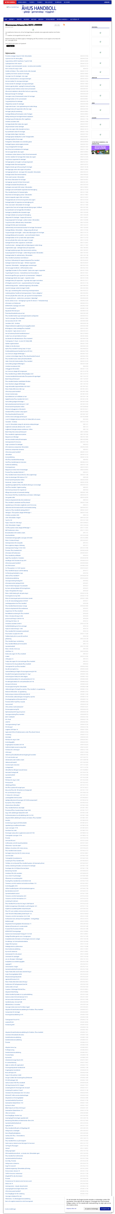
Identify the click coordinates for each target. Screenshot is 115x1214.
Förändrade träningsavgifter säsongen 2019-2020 (18, 538)
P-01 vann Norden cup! (11, 757)
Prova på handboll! (10, 308)
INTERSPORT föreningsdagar (13, 931)
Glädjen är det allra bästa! (12, 346)
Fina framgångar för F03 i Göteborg (14, 1193)
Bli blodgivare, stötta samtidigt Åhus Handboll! (17, 328)
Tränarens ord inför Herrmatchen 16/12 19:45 (17, 916)
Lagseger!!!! (8, 964)
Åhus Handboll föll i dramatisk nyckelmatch (17, 631)
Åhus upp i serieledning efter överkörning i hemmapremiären (22, 290)
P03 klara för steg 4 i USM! (12, 739)
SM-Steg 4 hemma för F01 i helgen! (14, 1085)
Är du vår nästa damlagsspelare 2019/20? (16, 601)
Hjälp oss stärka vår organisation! (14, 1065)
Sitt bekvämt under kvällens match (14, 760)
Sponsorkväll (9, 704)
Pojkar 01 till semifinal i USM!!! (13, 1075)
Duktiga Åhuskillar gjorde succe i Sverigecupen (18, 936)
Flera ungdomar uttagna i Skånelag (14, 545)
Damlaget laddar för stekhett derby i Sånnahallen (18, 255)
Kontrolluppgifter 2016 (11, 886)
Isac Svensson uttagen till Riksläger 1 (15, 353)
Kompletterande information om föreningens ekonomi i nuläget (22, 939)
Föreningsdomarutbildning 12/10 (14, 1014)
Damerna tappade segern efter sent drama (17, 197)
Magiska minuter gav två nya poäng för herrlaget (18, 167)
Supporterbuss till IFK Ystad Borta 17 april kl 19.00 (18, 61)
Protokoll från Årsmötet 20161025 (14, 929)
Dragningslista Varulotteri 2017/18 (14, 744)
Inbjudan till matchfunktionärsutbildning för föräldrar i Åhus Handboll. (24, 1032)
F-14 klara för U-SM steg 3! (12, 795)
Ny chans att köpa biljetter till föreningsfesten (17, 588)
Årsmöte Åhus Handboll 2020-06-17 (14, 472)
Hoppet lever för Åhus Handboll (14, 611)
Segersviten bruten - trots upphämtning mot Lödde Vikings (21, 106)
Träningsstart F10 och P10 (12, 1019)
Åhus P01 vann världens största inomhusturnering (19, 911)
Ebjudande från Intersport (12, 311)
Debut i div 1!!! (9, 1183)
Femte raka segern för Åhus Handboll (15, 654)
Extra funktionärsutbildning (12, 949)
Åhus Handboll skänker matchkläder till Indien (17, 381)
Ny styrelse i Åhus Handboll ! (13, 802)
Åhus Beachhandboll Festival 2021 (14, 414)
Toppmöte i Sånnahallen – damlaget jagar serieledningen (21, 265)
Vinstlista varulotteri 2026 (12, 121)
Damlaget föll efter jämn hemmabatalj (15, 225)
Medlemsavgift (9, 921)
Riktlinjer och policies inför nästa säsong (16, 848)
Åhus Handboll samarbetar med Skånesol (16, 258)
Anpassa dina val (71, 1208)
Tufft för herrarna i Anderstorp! (13, 1173)
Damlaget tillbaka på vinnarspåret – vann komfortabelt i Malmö (22, 235)
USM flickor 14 (9, 651)
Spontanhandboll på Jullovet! (13, 1123)
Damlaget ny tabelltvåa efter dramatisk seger (17, 212)
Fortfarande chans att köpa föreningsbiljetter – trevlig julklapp (22, 918)
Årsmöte (7, 838)
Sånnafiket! (8, 454)
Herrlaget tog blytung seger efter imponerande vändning (20, 250)
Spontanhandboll (10, 646)
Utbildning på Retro (10, 785)
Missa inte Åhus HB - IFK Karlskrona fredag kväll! (18, 790)
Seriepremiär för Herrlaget (12, 1012)
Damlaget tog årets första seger (14, 139)
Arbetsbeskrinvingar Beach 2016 (14, 1060)
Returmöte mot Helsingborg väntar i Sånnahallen (18, 195)
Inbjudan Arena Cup (10, 1047)
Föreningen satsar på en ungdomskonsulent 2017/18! (19, 833)
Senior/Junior (22, 2)
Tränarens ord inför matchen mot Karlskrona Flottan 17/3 (20, 883)
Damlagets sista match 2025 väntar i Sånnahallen (18, 187)
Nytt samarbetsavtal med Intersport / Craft (16, 404)
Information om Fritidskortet (12, 303)
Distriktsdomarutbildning (12, 578)
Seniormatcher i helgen (11, 966)
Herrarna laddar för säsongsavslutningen (16, 81)
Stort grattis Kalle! (10, 497)
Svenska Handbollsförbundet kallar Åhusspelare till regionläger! (23, 376)
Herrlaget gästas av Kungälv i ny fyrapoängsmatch (19, 162)
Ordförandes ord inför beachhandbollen (16, 843)
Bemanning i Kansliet (11, 871)
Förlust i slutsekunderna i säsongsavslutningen (18, 78)
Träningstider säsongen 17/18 (13, 835)
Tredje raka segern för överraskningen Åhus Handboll (20, 661)
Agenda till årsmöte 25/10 (12, 979)
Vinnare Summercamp (11, 394)
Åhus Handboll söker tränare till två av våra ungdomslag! (20, 475)
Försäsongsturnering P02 (12, 709)
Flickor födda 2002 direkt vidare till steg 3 (16, 982)
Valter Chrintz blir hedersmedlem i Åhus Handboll (18, 361)
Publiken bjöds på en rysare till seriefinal (16, 636)
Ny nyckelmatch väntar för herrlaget (15, 131)
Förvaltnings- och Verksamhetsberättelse (16, 941)
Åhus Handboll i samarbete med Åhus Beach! (17, 502)
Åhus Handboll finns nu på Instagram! (15, 1140)
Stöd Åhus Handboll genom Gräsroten (15, 462)
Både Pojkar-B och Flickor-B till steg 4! (15, 1108)
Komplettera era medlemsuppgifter (15, 961)
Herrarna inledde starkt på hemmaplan (16, 439)
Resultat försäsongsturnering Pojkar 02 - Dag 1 (18, 674)
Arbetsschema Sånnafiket (12, 805)
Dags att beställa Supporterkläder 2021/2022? (17, 386)
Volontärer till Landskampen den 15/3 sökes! (17, 1093)
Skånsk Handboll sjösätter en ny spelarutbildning (18, 994)
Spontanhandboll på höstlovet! (13, 969)
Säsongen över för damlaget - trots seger (16, 76)
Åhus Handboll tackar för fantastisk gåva (16, 192)
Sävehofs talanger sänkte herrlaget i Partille (17, 288)
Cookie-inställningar (10, 1209)
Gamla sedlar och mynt (11, 987)
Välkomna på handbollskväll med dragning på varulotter (20, 755)
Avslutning (8, 734)
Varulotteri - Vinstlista (11, 422)
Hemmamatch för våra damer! (13, 954)
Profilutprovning (9, 1050)
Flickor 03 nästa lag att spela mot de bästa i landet (18, 598)
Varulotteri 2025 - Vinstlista (12, 323)
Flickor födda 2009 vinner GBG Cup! (14, 389)
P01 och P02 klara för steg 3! (13, 792)
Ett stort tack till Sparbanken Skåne (14, 406)
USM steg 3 (8, 752)
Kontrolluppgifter (10, 742)
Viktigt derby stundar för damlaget (14, 104)
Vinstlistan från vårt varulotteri (13, 873)
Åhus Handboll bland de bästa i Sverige (16, 606)
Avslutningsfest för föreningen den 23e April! (17, 1088)
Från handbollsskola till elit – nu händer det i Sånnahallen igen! (22, 1153)
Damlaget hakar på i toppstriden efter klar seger (18, 109)
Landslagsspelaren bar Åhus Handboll (15, 603)
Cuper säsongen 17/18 (11, 828)
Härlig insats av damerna (12, 1163)
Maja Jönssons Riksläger (12, 437)
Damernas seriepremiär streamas (14, 449)
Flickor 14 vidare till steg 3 (12, 540)
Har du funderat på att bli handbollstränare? (17, 333)
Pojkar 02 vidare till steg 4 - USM (14, 628)
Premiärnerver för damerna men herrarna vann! (18, 1181)
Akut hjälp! (8, 737)
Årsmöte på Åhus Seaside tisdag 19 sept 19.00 (18, 810)
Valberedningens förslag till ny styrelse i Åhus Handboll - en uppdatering (25, 689)
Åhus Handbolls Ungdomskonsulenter (15, 434)
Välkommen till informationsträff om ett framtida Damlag (20, 507)
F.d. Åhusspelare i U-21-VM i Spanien (15, 568)
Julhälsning (8, 638)
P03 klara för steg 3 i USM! (12, 780)
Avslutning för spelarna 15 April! (14, 1090)
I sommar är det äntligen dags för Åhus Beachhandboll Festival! (22, 356)
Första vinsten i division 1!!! (12, 1171)
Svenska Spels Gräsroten (12, 765)
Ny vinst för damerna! (11, 951)
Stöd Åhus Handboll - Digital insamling (15, 487)
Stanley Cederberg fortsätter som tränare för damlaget (20, 866)
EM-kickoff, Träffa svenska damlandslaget (16, 1095)
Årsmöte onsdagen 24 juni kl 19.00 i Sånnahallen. (18, 56)
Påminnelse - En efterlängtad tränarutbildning (17, 1198)
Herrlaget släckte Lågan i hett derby (15, 134)
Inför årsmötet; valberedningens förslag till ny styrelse (20, 696)
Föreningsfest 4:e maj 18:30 (12, 596)
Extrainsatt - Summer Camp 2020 (14, 482)
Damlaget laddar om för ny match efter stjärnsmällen (19, 237)
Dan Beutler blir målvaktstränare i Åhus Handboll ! (19, 338)
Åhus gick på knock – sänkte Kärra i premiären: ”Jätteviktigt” (21, 298)
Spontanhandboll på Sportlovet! (14, 1100)
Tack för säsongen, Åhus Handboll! (14, 318)
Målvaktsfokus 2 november (12, 1004)
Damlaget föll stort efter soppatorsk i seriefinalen (18, 242)
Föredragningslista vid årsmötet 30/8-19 (16, 699)
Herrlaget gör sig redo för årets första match (17, 182)
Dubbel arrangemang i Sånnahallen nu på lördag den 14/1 (21, 906)
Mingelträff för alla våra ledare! (13, 1176)
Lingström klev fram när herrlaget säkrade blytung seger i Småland (23, 207)
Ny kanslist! (8, 1057)
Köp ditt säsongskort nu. (12, 669)
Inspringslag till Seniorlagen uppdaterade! (16, 1118)
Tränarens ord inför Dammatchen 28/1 (15, 896)
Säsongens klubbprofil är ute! (13, 1196)
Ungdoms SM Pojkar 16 (11, 729)
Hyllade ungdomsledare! (12, 343)
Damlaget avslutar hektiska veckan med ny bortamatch (20, 89)
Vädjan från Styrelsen (11, 944)
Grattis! (7, 656)
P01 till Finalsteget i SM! (11, 1080)
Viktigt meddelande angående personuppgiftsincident (20, 326)
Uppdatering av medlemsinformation (15, 825)
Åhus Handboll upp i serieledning (14, 641)
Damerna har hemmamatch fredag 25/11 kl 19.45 (18, 934)
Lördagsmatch (9, 767)
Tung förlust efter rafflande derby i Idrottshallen (18, 222)
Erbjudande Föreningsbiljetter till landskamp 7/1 (18, 924)
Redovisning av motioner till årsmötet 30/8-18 (17, 694)
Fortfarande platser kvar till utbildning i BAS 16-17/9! (19, 815)
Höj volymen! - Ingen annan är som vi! (15, 331)
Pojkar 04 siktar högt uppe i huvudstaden (16, 586)
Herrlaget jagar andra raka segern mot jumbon (18, 169)
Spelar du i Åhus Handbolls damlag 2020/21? (17, 510)
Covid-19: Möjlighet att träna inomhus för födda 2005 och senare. (23, 419)
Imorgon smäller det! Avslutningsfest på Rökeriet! (18, 1077)
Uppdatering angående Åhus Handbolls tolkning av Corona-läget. (23, 485)
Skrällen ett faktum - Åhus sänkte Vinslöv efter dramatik (20, 71)
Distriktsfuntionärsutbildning (13, 1052)
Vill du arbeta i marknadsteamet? (14, 707)
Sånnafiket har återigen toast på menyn (16, 770)
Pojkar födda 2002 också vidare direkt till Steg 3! (18, 971)
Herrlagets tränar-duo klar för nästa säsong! (17, 853)
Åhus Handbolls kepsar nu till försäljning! (16, 570)
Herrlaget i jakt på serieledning (13, 111)
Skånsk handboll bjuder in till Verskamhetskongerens (20, 888)
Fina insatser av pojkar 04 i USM (14, 633)
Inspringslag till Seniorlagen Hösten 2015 (16, 1188)
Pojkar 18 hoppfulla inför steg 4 (13, 591)
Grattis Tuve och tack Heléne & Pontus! (16, 336)
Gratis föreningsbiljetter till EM (13, 974)
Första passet (9, 782)
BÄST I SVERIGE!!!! (10, 717)
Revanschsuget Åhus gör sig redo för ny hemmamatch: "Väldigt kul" (23, 275)
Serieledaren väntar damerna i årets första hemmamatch (21, 154)
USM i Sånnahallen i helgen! (13, 517)
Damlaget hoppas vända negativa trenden (17, 144)
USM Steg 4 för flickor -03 (12, 621)
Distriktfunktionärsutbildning (13, 1037)
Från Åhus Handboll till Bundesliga (14, 459)
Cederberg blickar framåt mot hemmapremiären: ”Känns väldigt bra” (23, 293)
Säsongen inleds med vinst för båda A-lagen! (17, 1007)
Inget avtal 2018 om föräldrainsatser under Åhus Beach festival (22, 732)
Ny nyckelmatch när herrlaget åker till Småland (18, 210)
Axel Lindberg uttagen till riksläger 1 (15, 401)
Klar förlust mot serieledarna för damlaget (16, 149)
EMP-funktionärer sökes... (12, 530)
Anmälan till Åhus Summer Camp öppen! (16, 411)
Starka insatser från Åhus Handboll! (15, 1082)
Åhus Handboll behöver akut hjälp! (14, 807)
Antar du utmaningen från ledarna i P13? (16, 477)
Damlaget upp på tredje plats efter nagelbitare (18, 119)
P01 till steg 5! (9, 727)
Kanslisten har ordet (11, 830)
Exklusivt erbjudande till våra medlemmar (16, 608)
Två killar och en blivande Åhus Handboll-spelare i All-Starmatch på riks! (24, 863)
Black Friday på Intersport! (12, 379)
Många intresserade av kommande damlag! (17, 492)
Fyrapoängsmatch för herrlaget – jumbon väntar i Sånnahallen (22, 220)
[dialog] (89, 1204)
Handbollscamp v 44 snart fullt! (13, 1002)
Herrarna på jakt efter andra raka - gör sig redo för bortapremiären (23, 295)
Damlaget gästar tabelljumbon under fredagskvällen (19, 136)
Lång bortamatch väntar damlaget (14, 126)
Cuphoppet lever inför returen (13, 63)
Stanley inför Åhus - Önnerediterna (15, 1135)
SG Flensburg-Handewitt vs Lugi (14, 573)
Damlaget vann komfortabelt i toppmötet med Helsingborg (21, 189)
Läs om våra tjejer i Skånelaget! (13, 959)
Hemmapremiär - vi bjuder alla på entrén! (16, 1186)
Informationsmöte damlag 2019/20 (14, 583)
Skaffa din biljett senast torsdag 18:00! (15, 747)
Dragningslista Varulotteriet (12, 1070)
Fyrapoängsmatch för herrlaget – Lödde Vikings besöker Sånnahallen (24, 253)
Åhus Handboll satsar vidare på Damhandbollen (18, 358)
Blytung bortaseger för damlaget (14, 94)
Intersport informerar (11, 684)
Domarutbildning (9, 457)
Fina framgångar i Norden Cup (13, 1115)
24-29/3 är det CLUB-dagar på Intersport (16, 416)
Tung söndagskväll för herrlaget (14, 147)
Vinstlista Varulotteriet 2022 (12, 366)
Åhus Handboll (10, 2)
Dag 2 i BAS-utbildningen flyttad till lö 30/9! (16, 813)
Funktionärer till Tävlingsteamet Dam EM (16, 984)
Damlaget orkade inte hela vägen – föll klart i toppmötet (20, 263)
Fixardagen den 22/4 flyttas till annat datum (17, 868)
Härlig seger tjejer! (10, 1151)
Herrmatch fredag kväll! (11, 772)
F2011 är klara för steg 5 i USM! (13, 68)
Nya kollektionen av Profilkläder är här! (16, 396)
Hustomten (8, 777)
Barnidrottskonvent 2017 (12, 891)
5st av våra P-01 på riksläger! (13, 876)
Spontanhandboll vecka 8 (12, 893)
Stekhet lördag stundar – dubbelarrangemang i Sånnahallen (21, 285)
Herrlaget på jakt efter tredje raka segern (16, 124)
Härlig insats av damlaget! (12, 1130)
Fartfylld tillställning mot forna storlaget (16, 626)
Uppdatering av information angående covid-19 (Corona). (20, 505)
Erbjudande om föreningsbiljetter (14, 1098)
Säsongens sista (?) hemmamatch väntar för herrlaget (20, 96)
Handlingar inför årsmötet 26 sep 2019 (15, 560)
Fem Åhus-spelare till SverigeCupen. (15, 787)
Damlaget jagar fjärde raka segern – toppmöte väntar (19, 278)
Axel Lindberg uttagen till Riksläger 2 (15, 364)
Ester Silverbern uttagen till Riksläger (15, 384)
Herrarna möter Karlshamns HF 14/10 (15, 999)
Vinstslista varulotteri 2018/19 (13, 623)
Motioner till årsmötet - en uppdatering (15, 691)
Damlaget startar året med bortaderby (15, 174)
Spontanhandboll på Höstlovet (13, 1158)
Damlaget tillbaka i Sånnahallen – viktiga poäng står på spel (21, 230)
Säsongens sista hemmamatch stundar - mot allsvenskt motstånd (23, 66)
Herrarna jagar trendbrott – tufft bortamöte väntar (19, 268)
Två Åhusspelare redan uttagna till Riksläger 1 (17, 527)
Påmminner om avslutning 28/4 (13, 878)
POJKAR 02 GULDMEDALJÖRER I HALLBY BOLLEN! (18, 908)
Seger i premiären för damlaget (13, 444)
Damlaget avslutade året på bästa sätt (15, 184)
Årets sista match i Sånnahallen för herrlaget (17, 205)
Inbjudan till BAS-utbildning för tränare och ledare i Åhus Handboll (23, 818)
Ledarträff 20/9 (9, 1022)
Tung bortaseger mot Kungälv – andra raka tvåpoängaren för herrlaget (24, 232)
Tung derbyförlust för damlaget (13, 101)
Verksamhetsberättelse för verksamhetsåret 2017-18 (19, 679)
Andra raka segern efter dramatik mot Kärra (17, 129)
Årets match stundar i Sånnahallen (14, 177)
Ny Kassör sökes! (10, 1105)
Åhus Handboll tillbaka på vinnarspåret (16, 644)
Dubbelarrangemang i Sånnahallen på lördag (17, 1168)
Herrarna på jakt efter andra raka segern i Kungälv (19, 240)
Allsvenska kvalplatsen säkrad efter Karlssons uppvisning (21, 91)
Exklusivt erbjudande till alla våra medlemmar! (17, 500)
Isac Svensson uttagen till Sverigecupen (16, 371)
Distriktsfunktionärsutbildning (13, 1040)
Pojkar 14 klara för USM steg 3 (13, 522)
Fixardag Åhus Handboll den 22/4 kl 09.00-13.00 (18, 881)
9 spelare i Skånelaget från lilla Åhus (15, 989)
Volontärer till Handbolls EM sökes (14, 1035)
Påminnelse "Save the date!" (13, 845)
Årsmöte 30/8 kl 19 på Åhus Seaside (15, 702)
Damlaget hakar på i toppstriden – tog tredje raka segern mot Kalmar (24, 280)
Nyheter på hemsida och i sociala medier (16, 926)
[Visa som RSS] (64, 25)
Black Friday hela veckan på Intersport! (15, 432)
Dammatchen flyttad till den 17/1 (14, 1110)
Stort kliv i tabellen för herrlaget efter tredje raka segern (20, 157)
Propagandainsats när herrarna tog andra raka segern (20, 200)
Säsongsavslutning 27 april (12, 724)
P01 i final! (8, 719)
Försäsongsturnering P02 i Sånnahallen (16, 686)
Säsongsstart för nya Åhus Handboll (15, 666)
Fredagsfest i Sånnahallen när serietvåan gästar (18, 142)
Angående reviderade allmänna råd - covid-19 (17, 427)
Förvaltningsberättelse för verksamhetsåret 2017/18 (19, 681)
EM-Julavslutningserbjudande (13, 977)
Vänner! (7, 1148)
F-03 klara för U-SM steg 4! (12, 749)
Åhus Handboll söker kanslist (13, 850)
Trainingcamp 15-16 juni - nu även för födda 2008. (18, 341)
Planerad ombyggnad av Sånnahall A (15, 409)
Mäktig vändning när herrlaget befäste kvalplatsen (19, 116)
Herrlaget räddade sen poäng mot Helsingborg (18, 215)
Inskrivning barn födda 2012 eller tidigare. (16, 676)
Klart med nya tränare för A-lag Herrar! (15, 490)
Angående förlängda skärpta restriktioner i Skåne (19, 429)
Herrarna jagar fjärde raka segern (14, 152)
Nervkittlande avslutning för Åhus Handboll (17, 613)
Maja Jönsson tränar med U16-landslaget (16, 469)
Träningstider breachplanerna (13, 858)
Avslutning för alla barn (11, 901)
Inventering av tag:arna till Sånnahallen (16, 823)
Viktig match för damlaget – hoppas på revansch (18, 217)
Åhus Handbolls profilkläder (13, 555)
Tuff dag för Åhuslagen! (11, 1146)
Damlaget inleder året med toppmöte (15, 164)
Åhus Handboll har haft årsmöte (14, 1156)
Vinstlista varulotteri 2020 (12, 515)
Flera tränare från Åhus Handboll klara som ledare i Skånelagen (22, 495)
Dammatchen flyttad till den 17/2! (14, 1103)
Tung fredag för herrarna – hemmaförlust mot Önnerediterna (22, 273)
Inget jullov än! (9, 1125)
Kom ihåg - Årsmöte (10, 1161)
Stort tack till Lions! (10, 840)
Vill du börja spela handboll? (13, 391)
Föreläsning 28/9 (9, 1024)
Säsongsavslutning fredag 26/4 (13, 580)
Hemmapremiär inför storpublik (14, 543)
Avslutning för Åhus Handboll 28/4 (14, 860)
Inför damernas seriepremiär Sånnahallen (17, 447)
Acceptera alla (105, 1209)
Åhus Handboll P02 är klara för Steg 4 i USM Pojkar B (19, 903)
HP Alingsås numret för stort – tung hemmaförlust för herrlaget (22, 283)
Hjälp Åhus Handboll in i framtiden (14, 558)
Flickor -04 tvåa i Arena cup (12, 649)
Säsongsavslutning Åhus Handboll (14, 714)
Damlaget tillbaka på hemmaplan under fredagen (18, 114)
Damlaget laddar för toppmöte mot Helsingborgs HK (19, 202)
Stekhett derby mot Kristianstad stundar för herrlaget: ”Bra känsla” (23, 227)
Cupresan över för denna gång (13, 58)
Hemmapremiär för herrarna (13, 442)
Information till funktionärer (12, 553)
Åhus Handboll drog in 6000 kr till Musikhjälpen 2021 (19, 374)
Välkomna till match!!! (11, 762)
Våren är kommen (10, 1113)
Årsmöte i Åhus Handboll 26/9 (13, 550)
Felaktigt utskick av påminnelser (14, 946)
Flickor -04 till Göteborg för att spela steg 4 (16, 593)
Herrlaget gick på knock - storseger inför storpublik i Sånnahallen (23, 172)
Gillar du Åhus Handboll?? (12, 575)
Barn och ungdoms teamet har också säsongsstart (19, 1201)
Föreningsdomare (10, 467)
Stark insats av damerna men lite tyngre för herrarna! (19, 1143)
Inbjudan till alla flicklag (11, 992)
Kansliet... (8, 820)
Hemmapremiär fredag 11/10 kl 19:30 (15, 548)
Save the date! (9, 855)
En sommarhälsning (10, 1062)
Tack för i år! (8, 520)
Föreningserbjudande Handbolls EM (15, 1067)
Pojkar (39, 2)
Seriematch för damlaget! (12, 956)
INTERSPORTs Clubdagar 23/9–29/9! (15, 305)
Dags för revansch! (10, 1166)
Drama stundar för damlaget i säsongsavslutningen (19, 84)
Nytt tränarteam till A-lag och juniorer (15, 712)
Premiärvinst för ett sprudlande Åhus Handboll (18, 664)
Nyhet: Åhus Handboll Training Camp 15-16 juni (18, 348)
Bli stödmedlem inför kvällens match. (15, 533)
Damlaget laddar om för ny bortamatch (16, 99)
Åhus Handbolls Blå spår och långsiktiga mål (17, 1128)
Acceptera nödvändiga (91, 1209)
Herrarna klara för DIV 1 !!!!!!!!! (23, 25)
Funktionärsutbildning (11, 464)
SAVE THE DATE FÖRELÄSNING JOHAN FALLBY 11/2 (18, 913)
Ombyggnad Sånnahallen (12, 369)
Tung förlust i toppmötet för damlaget (15, 159)
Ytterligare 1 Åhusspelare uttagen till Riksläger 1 (18, 512)
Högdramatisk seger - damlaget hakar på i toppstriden (20, 247)
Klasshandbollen (10, 535)
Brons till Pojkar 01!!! (10, 1072)
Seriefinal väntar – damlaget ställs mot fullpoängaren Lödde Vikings (23, 245)
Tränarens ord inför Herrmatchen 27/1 (15, 898)
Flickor (32, 2)
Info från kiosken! (10, 565)
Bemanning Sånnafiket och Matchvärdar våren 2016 (19, 1120)
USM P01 (7, 722)
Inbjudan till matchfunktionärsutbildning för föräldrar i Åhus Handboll (24, 1009)
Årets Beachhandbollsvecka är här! (15, 313)
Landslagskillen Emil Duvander (13, 797)
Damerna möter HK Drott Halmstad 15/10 (16, 997)
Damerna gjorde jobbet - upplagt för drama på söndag (20, 86)
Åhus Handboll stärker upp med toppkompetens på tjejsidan (21, 316)
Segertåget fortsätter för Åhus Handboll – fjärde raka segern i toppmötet (25, 270)
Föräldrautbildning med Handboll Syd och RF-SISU (18, 351)
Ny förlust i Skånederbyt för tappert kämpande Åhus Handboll (22, 260)
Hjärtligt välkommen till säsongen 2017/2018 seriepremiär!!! (21, 800)
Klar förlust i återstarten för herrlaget (15, 179)
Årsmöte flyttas (9, 1055)
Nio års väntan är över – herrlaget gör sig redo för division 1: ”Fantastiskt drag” (26, 300)
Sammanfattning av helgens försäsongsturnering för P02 (20, 671)
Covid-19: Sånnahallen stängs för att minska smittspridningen (22, 424)
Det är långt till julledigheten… (13, 1133)
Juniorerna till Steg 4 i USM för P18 (14, 618)
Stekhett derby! (9, 1138)
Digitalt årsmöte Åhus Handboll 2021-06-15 (16, 399)
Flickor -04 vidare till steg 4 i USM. (14, 616)
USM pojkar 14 (9, 659)
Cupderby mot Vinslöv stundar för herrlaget (17, 73)
